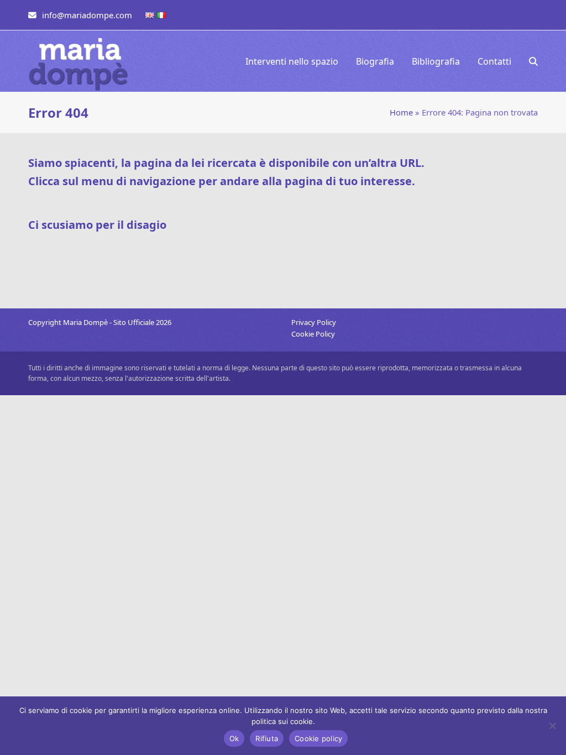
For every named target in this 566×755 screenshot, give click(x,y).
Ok (234, 738)
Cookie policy (318, 738)
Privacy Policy (313, 322)
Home (401, 112)
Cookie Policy (313, 334)
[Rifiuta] (552, 725)
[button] (533, 61)
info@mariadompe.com (87, 14)
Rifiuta (266, 738)
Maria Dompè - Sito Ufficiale (109, 322)
